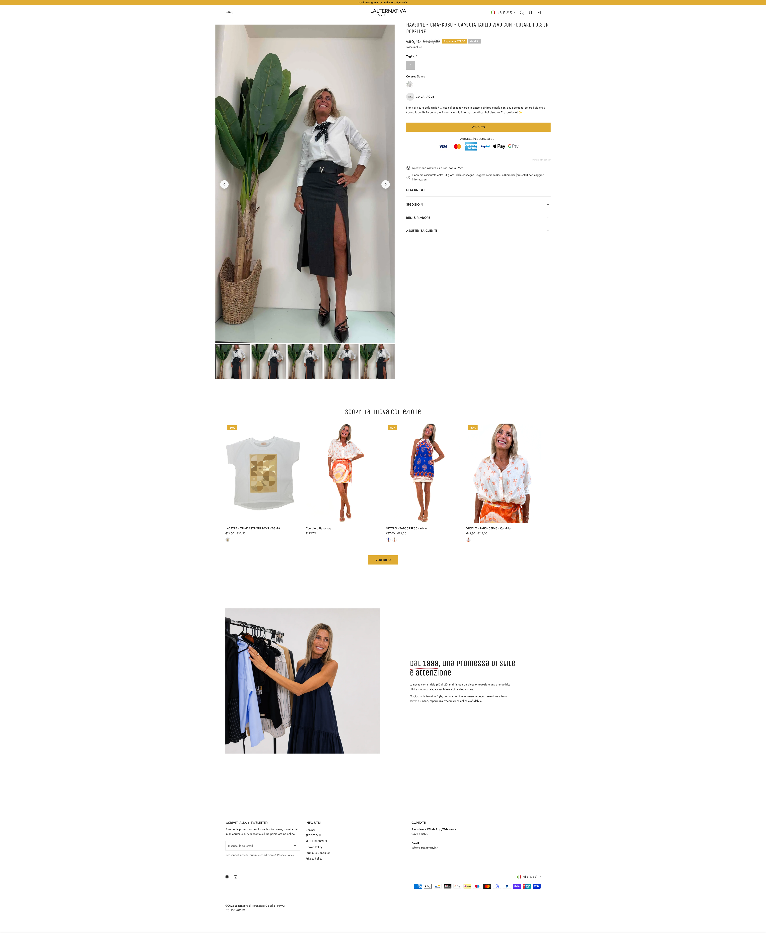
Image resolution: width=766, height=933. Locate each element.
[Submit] (295, 845)
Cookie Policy (314, 847)
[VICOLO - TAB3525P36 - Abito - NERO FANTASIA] (394, 539)
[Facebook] (227, 877)
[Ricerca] (522, 12)
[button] (539, 12)
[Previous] (224, 184)
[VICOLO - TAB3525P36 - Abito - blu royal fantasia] (388, 539)
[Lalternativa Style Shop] (388, 12)
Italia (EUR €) (504, 12)
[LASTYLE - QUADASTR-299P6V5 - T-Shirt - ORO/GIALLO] (227, 539)
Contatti (310, 830)
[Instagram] (235, 877)
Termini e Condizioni (318, 853)
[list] (305, 184)
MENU (229, 12)
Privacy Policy (314, 859)
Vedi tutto (383, 560)
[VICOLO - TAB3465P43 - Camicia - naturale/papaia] (468, 539)
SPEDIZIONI (313, 835)
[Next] (385, 184)
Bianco (409, 84)
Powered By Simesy (541, 159)
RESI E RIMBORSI (316, 841)
